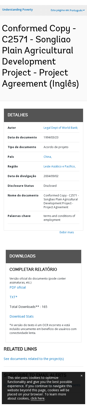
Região (13, 166)
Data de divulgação (22, 176)
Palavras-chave (19, 216)
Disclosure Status (21, 186)
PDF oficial (18, 287)
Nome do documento (23, 195)
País (11, 157)
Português (76, 10)
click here (38, 398)
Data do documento (22, 137)
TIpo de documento (22, 147)
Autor (12, 128)
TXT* (13, 297)
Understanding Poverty (17, 10)
